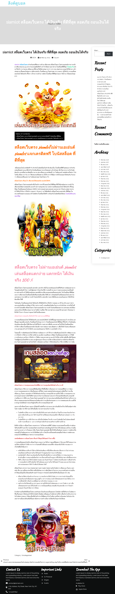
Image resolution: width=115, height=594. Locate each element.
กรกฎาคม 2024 (105, 209)
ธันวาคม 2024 (105, 200)
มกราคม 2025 (105, 197)
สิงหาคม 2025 (105, 181)
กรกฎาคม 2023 (105, 226)
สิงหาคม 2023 (105, 223)
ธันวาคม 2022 (105, 242)
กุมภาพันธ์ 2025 (105, 195)
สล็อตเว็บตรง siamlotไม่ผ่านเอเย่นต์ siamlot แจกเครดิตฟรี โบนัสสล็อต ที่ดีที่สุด (39, 136)
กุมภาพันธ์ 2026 (105, 167)
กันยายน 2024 (105, 204)
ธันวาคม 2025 (105, 171)
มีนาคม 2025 (104, 193)
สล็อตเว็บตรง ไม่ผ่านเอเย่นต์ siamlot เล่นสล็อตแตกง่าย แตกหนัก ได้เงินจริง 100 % (40, 138)
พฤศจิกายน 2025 (105, 174)
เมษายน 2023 (105, 233)
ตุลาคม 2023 (104, 219)
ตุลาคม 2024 (104, 202)
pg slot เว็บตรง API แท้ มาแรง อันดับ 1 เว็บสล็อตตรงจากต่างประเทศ (104, 79)
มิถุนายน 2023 (105, 228)
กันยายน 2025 (105, 178)
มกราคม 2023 (105, 240)
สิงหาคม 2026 (105, 160)
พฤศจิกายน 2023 (105, 216)
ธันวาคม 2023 (105, 214)
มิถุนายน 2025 (105, 186)
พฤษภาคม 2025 (105, 188)
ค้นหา (96, 50)
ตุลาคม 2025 (104, 176)
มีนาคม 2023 (104, 235)
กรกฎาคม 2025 (105, 183)
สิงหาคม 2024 (105, 207)
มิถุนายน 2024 (105, 211)
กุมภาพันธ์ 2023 (105, 237)
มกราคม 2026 (105, 169)
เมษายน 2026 (105, 162)
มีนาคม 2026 (104, 164)
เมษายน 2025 (104, 190)
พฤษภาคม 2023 (105, 230)
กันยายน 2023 (105, 221)
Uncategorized (27, 555)
